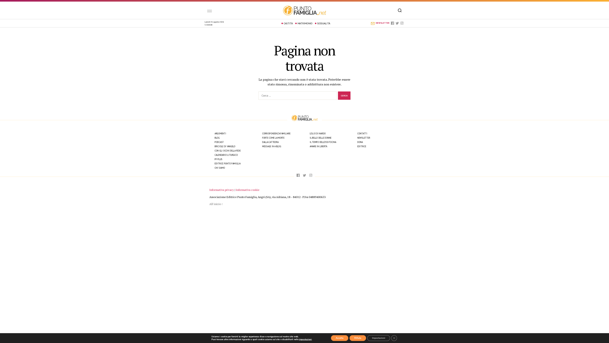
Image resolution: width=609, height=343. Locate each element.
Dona (360, 142)
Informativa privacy (221, 190)
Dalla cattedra (270, 142)
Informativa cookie (247, 190)
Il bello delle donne (320, 137)
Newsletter (363, 137)
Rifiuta (357, 338)
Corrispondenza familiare (276, 133)
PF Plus (218, 159)
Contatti (362, 133)
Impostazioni (378, 338)
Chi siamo (220, 167)
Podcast (219, 142)
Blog (217, 137)
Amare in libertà (318, 146)
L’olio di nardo (318, 133)
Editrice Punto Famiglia (228, 163)
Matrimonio (305, 23)
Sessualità (323, 23)
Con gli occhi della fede (228, 150)
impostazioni (305, 339)
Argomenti (220, 133)
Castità (288, 23)
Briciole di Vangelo (225, 146)
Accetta (340, 338)
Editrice (361, 146)
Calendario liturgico (226, 154)
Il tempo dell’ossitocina (323, 142)
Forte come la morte (273, 137)
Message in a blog (271, 146)
